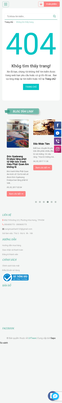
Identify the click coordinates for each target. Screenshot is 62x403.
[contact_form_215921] (55, 396)
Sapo (53, 338)
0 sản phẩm (51, 4)
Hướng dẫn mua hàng (11, 245)
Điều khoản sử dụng (11, 270)
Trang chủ (9, 22)
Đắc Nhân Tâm (41, 143)
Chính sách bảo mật (10, 266)
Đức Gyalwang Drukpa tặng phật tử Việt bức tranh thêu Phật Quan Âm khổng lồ (18, 161)
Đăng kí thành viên (10, 254)
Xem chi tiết (15, 194)
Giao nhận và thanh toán (12, 250)
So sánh (4, 343)
